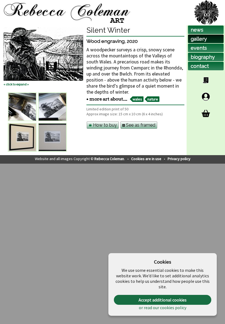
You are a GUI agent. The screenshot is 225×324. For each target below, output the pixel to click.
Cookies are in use (146, 158)
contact (200, 66)
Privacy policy (179, 158)
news (197, 30)
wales (137, 99)
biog (203, 57)
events (199, 48)
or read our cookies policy (162, 307)
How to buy (104, 125)
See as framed (140, 125)
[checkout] (206, 113)
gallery (199, 39)
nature (152, 99)
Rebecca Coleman (109, 158)
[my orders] (205, 80)
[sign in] (205, 96)
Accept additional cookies (163, 300)
